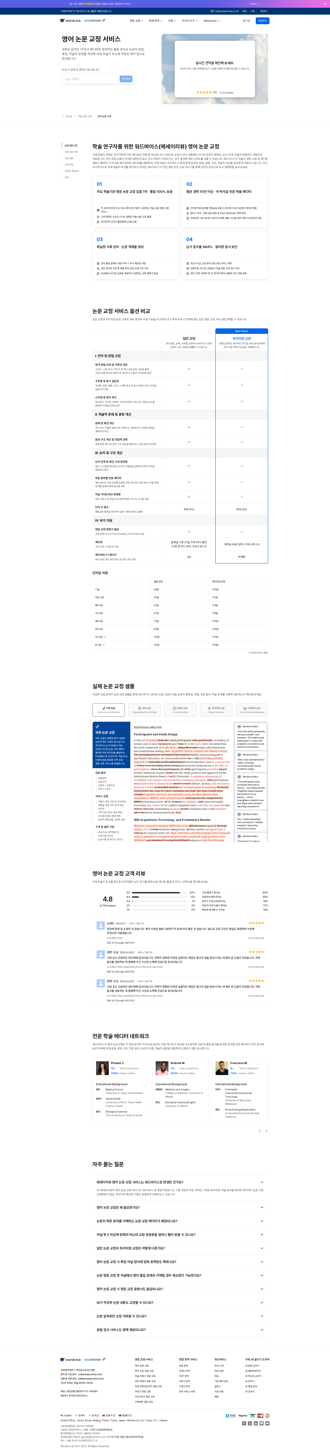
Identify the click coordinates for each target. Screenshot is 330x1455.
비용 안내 (218, 1371)
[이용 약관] (119, 1437)
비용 (170, 20)
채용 (216, 1396)
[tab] (108, 710)
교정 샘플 (69, 158)
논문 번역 (183, 1365)
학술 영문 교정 (85, 116)
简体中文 (110, 1415)
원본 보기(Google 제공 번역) (120, 942)
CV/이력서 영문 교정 (145, 1396)
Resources (210, 20)
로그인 (246, 20)
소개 (252, 11)
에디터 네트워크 (72, 171)
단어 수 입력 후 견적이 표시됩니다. (81, 69)
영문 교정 (135, 20)
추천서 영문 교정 (143, 1391)
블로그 (217, 1386)
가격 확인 (126, 78)
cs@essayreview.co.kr (90, 1374)
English (68, 1415)
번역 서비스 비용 (187, 1391)
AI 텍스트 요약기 (253, 1376)
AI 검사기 (249, 1391)
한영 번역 (154, 20)
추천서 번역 (184, 1381)
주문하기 (262, 20)
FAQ (244, 11)
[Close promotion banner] (324, 3)
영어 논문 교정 (142, 1365)
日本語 (95, 1415)
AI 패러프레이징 (253, 1371)
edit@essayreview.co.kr (91, 1378)
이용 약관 (218, 1391)
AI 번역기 (249, 1381)
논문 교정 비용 (71, 152)
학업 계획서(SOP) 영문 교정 (148, 1386)
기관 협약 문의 (221, 1381)
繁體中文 (127, 1415)
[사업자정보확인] (104, 1429)
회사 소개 (218, 1365)
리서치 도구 (188, 20)
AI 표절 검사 (251, 1386)
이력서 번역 (184, 1386)
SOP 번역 (184, 1376)
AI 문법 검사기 (252, 1365)
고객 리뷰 (69, 164)
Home (69, 116)
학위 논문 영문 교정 (144, 1371)
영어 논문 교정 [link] (104, 116)
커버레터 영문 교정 (144, 1401)
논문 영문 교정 (71, 145)
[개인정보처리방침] (134, 1437)
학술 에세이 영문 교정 (145, 1376)
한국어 (264, 11)
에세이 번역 (184, 1371)
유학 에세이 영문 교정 (145, 1381)
